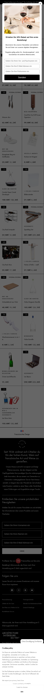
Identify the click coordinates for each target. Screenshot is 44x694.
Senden (22, 77)
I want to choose (22, 687)
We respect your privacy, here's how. (13, 680)
